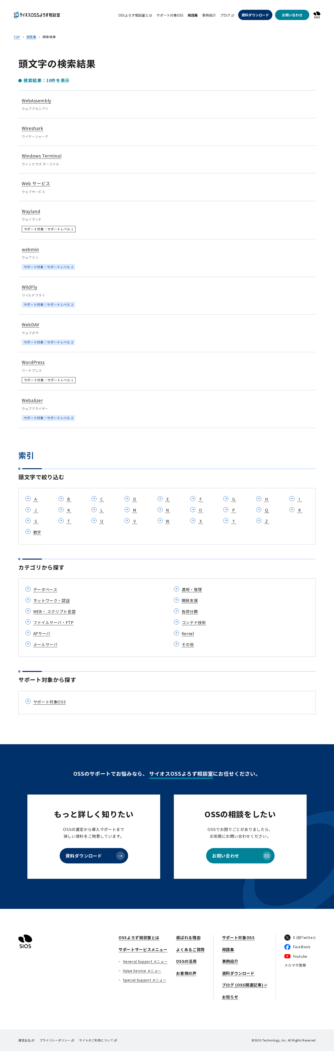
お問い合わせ (292, 14)
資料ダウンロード (255, 14)
